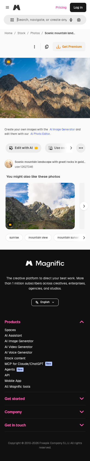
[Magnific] (45, 264)
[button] (45, 302)
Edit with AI (21, 149)
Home (8, 33)
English (45, 302)
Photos (35, 33)
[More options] (34, 46)
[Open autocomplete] (10, 20)
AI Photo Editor (40, 134)
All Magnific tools (17, 386)
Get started (15, 398)
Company (13, 411)
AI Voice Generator (18, 352)
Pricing (61, 7)
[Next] (71, 148)
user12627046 (24, 167)
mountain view (38, 237)
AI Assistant (13, 335)
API (7, 375)
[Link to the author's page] (9, 164)
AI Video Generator (19, 347)
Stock (21, 33)
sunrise (14, 237)
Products (12, 321)
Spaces (10, 330)
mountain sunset (68, 237)
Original (29, 62)
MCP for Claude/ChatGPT (28, 364)
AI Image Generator (62, 129)
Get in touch (15, 424)
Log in (78, 7)
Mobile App (13, 381)
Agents (14, 369)
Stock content (15, 358)
